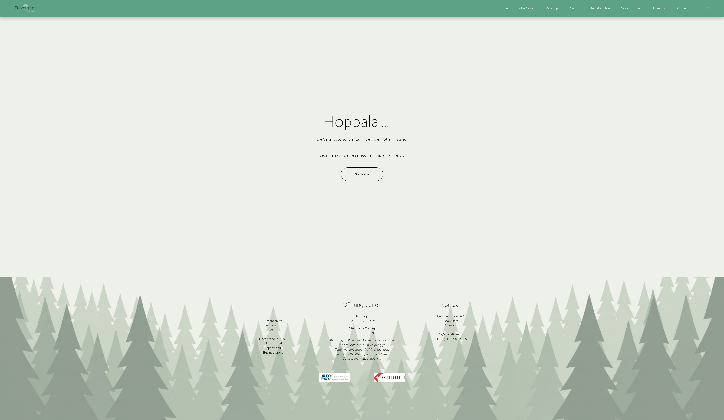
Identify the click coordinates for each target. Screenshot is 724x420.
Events (574, 8)
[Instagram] (707, 8)
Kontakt (682, 8)
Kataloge (552, 8)
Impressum (273, 325)
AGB (273, 330)
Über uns (659, 8)
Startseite (362, 174)
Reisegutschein (631, 8)
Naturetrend (273, 343)
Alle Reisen (527, 8)
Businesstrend (273, 353)
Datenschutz (273, 321)
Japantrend (273, 348)
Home (504, 8)
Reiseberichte (600, 8)
